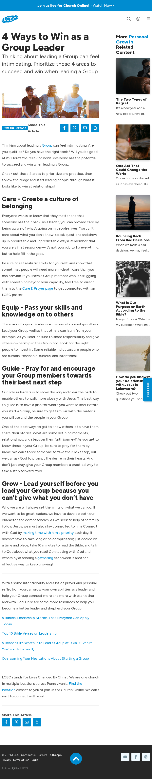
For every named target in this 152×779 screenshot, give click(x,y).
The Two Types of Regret (131, 101)
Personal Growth (15, 127)
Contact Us (28, 755)
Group (47, 145)
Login (34, 760)
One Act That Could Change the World (131, 170)
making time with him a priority (48, 532)
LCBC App (55, 755)
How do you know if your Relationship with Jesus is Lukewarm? (133, 383)
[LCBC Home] (10, 19)
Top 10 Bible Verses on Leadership (29, 633)
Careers (42, 755)
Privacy (6, 760)
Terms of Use (21, 760)
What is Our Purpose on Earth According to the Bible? (130, 308)
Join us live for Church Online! (76, 5)
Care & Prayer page (37, 288)
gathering (45, 558)
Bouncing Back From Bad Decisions (133, 238)
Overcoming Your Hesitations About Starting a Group (45, 658)
